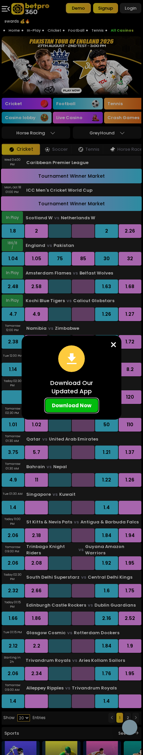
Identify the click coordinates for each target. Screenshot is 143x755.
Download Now (71, 405)
